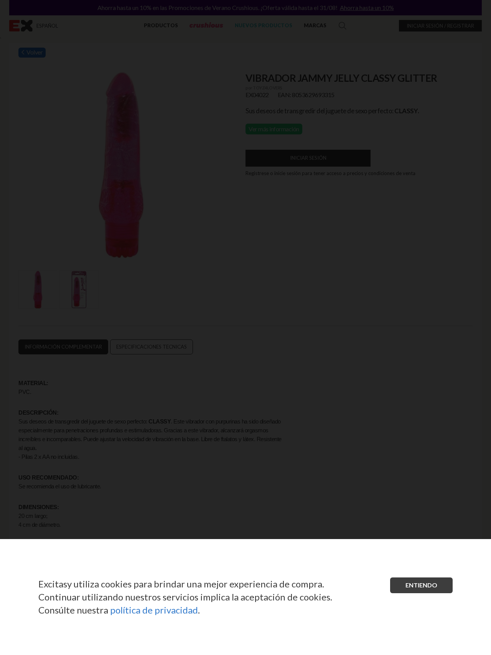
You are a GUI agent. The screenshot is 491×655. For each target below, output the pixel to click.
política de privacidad (154, 609)
